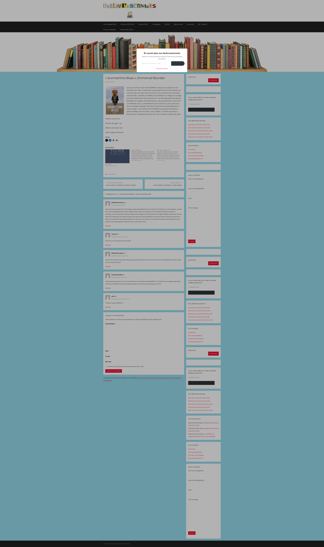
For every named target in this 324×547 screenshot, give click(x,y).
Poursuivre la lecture (162, 68)
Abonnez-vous (178, 63)
